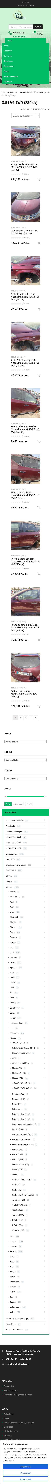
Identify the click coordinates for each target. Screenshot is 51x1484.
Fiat (11, 947)
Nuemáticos (11, 1324)
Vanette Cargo (18, 1210)
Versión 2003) (18, 1215)
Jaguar (12, 983)
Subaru (13, 1287)
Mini (11, 1028)
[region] (25, 1462)
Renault (13, 1251)
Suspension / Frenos (14, 1330)
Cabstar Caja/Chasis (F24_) (23, 1048)
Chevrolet (14, 917)
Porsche (13, 1246)
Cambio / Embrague (14, 832)
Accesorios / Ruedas (14, 821)
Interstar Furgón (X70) (21, 1053)
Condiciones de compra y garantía (19, 1422)
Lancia (12, 1003)
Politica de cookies (12, 1440)
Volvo (12, 1312)
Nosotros (8, 51)
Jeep (12, 988)
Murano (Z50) (39, 93)
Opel (12, 1236)
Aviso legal (8, 1414)
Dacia (12, 932)
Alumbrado (10, 826)
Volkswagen (15, 1307)
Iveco (12, 977)
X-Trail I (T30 (17, 1220)
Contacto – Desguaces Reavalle (18, 1395)
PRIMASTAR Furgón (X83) (22, 1144)
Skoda (12, 1271)
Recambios (8, 66)
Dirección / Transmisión (16, 865)
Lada (12, 998)
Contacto (8, 81)
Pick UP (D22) (18, 1129)
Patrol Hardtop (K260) (21, 1119)
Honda (12, 962)
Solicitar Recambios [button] (38, 179)
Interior (9, 876)
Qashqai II (16, 1185)
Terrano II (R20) (18, 1200)
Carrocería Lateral (13, 843)
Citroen (13, 927)
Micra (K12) (17, 1068)
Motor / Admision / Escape (17, 1318)
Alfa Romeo (15, 897)
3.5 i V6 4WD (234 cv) (18, 161)
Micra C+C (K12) (19, 1073)
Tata (11, 1297)
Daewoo (13, 937)
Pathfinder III (17, 1109)
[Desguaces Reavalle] (25, 19)
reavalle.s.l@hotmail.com (17, 1364)
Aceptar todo (25, 1467)
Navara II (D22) (18, 1094)
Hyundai (13, 967)
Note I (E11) (17, 1104)
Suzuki (12, 1292)
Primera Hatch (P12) (20, 1165)
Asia (12, 902)
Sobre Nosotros (10, 1390)
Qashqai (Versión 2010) (22, 1180)
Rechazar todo (25, 1479)
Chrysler (13, 922)
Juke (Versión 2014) (20, 1063)
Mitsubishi (14, 1033)
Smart (12, 1277)
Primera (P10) (17, 1149)
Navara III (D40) (18, 1099)
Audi (12, 907)
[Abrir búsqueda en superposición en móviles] (26, 26)
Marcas (22, 93)
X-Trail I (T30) (17, 1225)
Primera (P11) (17, 1154)
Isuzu (12, 973)
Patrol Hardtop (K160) (21, 1114)
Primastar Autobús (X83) (22, 1134)
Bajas (6, 71)
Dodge (12, 942)
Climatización (11, 854)
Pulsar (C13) (17, 1170)
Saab (12, 1261)
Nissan (29, 93)
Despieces (8, 61)
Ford (12, 952)
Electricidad (11, 870)
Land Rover (14, 1008)
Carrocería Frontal (13, 837)
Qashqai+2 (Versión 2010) (23, 1195)
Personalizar (26, 1473)
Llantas (9, 882)
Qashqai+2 (16, 1190)
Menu (10, 41)
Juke (14, 1058)
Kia (11, 993)
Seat (12, 1266)
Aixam (12, 892)
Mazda (12, 1018)
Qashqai (15, 1175)
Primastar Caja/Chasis (21, 1139)
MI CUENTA (25, 2)
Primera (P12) (17, 1159)
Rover (12, 1256)
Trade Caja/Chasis (19, 1205)
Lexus (12, 1013)
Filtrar (8, 804)
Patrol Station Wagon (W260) (24, 1124)
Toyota (13, 1302)
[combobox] (25, 741)
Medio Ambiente (11, 76)
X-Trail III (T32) (18, 1230)
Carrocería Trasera (13, 848)
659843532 (20, 36)
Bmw (12, 912)
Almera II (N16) (18, 1043)
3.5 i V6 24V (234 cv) (22, 1083)
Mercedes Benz (16, 1023)
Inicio (6, 46)
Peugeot (13, 1241)
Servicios (8, 56)
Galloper (13, 957)
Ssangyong (14, 1282)
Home (4, 93)
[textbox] (25, 742)
